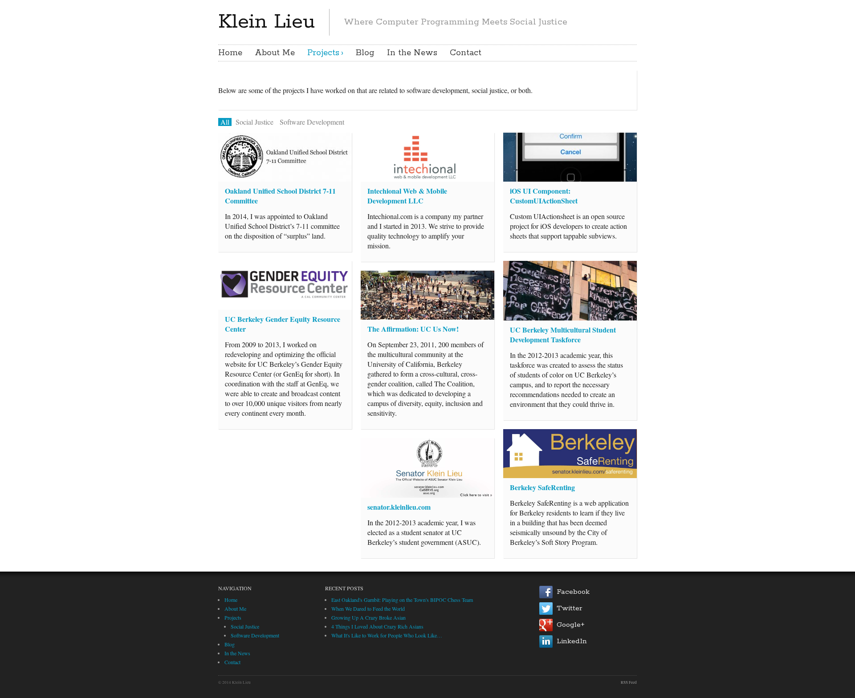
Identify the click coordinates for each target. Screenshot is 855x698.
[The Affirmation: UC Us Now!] (427, 295)
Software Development (312, 122)
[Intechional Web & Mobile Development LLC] (427, 157)
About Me (275, 53)
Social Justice (254, 122)
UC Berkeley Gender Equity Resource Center (282, 324)
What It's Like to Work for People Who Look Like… (386, 635)
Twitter (569, 608)
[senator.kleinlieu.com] (427, 468)
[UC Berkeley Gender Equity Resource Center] (285, 285)
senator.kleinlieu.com (399, 507)
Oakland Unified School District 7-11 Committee (280, 196)
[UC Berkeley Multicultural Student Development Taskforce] (570, 291)
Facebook (573, 592)
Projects (323, 53)
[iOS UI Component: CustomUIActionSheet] (570, 157)
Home (230, 53)
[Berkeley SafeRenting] (570, 453)
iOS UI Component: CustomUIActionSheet (544, 196)
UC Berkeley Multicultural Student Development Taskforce (563, 335)
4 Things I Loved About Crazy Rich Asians (377, 626)
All (224, 122)
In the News (412, 53)
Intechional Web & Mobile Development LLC (407, 196)
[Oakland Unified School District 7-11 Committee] (285, 157)
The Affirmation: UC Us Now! (413, 329)
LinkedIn (572, 641)
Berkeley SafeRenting (542, 487)
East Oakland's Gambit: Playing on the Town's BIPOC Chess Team (402, 599)
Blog (365, 53)
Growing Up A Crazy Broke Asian (368, 617)
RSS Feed (629, 682)
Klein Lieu (266, 22)
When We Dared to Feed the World (368, 608)
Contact (465, 53)
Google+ (571, 624)
